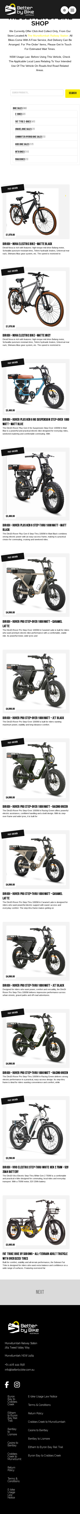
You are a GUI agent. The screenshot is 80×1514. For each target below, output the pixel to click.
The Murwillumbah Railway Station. (49, 35)
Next (40, 1292)
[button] (64, 10)
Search (13, 86)
